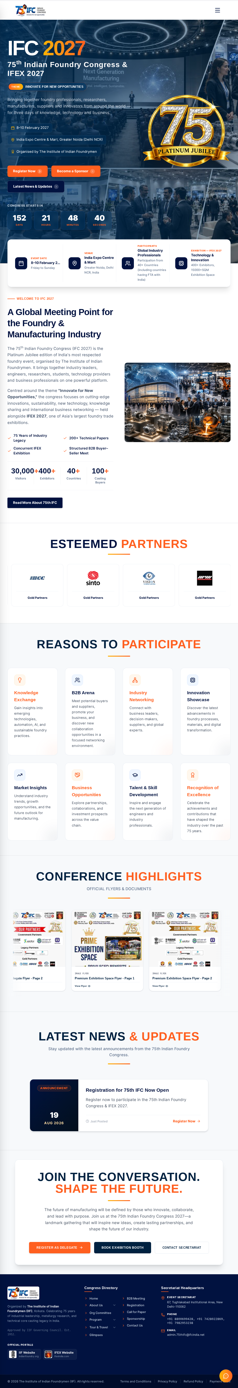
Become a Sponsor (72, 171)
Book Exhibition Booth (122, 1247)
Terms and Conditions (135, 1381)
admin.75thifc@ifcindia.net (186, 1334)
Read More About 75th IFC (35, 503)
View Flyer (21, 986)
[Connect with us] (225, 1375)
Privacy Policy (167, 1381)
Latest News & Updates (32, 186)
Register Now (24, 171)
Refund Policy (193, 1381)
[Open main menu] (217, 10)
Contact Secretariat (181, 1247)
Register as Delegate (56, 1247)
